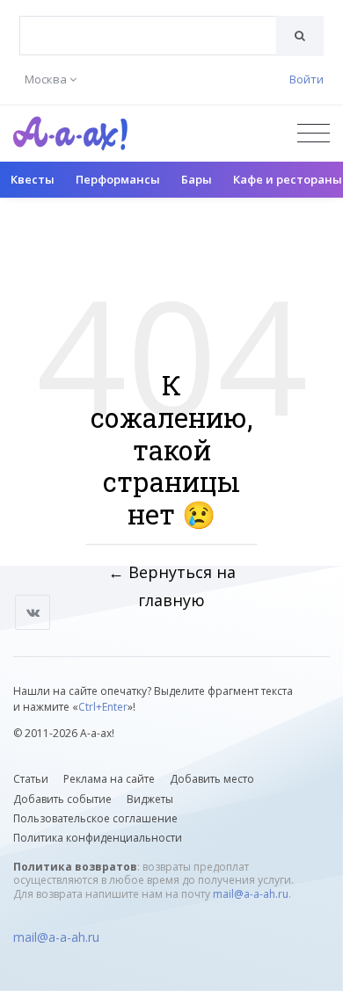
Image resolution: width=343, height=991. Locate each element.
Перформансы (118, 179)
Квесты (33, 179)
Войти (306, 79)
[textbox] (148, 23)
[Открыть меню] (313, 133)
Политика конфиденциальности (97, 837)
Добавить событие (62, 799)
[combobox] (148, 35)
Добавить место (212, 778)
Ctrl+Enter (103, 706)
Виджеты (150, 799)
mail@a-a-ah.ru (250, 893)
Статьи (30, 778)
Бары (196, 179)
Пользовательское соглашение (95, 818)
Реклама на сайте (109, 778)
